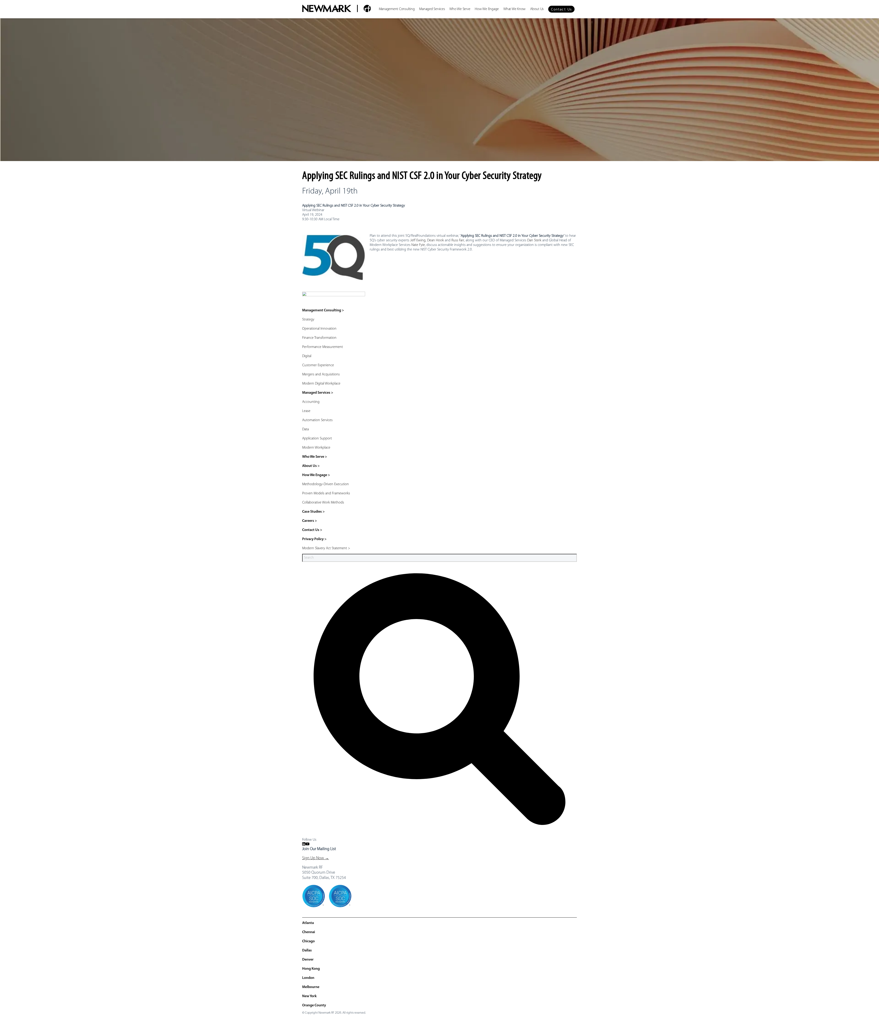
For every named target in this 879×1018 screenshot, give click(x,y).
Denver (308, 959)
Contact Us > (312, 530)
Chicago (308, 941)
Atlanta (308, 923)
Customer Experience (318, 365)
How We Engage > (316, 475)
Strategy (308, 319)
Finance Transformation (319, 338)
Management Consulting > (323, 310)
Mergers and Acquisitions (321, 374)
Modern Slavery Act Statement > (326, 548)
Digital (306, 356)
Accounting (311, 402)
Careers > (309, 521)
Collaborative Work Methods (323, 502)
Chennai (308, 932)
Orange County (314, 1005)
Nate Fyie (418, 245)
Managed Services (432, 9)
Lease (306, 411)
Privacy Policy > (314, 539)
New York (309, 996)
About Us (537, 9)
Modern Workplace (316, 448)
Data (305, 429)
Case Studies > (313, 512)
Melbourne (310, 987)
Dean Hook (435, 240)
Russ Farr (457, 240)
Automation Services (317, 420)
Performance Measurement (322, 347)
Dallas (307, 950)
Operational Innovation (319, 329)
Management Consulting (397, 9)
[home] (336, 9)
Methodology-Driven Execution (325, 484)
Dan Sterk (534, 240)
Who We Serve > (314, 457)
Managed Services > (317, 393)
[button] (561, 9)
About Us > (311, 466)
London (308, 978)
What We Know (514, 9)
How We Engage (487, 9)
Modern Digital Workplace (321, 383)
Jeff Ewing (418, 240)
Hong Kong (311, 969)
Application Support (317, 438)
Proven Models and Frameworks (326, 493)
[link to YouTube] (307, 844)
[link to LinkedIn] (303, 844)
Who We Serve (459, 9)
